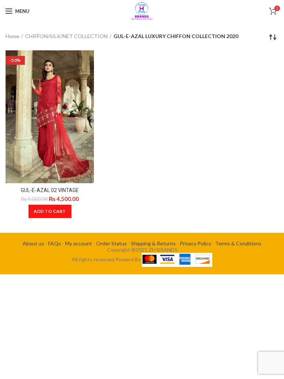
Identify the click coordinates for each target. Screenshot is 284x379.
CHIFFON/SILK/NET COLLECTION (66, 36)
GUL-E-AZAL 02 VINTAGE (50, 190)
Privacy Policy (195, 243)
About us (33, 243)
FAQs (54, 243)
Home (12, 36)
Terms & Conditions (238, 243)
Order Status (111, 243)
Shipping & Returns (153, 243)
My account (78, 243)
